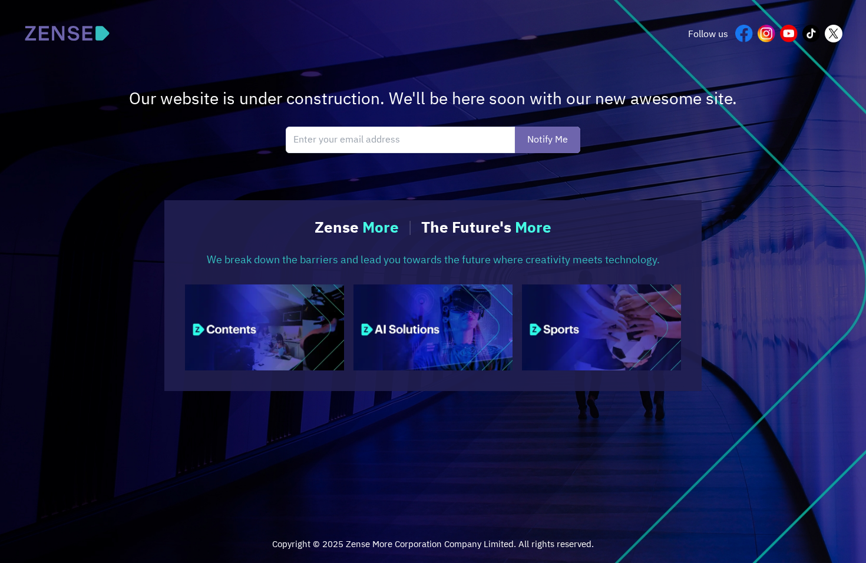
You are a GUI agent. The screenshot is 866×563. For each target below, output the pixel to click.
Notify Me (547, 140)
